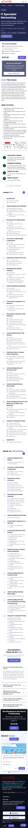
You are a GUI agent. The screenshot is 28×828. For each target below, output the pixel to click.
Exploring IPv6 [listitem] (11, 288)
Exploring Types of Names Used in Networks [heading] (15, 353)
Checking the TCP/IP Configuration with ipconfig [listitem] (17, 427)
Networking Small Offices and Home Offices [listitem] (16, 229)
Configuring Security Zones (15, 474)
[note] (3, 33)
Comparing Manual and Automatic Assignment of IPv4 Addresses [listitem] (16, 281)
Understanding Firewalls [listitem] (14, 377)
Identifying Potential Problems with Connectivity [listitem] (16, 306)
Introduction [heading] (11, 198)
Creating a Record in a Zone (15, 566)
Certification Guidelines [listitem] (13, 200)
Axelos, (4, 786)
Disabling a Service (13, 473)
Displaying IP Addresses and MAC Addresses (17, 622)
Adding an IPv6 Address (14, 517)
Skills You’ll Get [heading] (7, 105)
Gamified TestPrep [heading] (14, 163)
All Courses (14, 739)
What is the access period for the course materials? (12, 685)
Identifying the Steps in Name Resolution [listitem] (15, 363)
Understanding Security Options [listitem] (15, 329)
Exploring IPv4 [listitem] (11, 272)
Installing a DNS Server (14, 553)
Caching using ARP (13, 482)
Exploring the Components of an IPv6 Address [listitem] (17, 292)
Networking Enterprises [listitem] (13, 233)
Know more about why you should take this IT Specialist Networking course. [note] (14, 655)
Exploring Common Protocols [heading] (16, 258)
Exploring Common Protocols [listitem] (15, 263)
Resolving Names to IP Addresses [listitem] (16, 356)
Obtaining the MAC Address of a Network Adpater (16, 463)
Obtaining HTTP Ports (14, 484)
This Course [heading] (9, 80)
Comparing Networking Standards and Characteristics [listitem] (17, 392)
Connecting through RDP (15, 489)
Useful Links (6, 796)
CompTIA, (8, 784)
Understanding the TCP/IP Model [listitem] (16, 210)
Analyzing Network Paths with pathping (16, 636)
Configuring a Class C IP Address (16, 502)
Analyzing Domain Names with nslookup (16, 568)
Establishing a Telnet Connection (16, 487)
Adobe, (21, 784)
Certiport (10, 5)
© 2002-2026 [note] (14, 792)
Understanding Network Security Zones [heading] (14, 369)
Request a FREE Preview (14, 73)
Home (4, 5)
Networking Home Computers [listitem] (15, 227)
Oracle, (22, 783)
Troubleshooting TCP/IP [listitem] (13, 423)
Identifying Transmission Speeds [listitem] (16, 342)
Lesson (8, 192)
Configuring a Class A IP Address (16, 498)
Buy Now (22, 57)
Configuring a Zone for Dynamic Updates (16, 564)
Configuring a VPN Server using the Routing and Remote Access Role (17, 606)
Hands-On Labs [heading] (12, 171)
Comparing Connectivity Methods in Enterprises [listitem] (16, 413)
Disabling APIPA (12, 508)
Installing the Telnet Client (15, 641)
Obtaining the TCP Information (16, 471)
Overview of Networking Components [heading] (15, 239)
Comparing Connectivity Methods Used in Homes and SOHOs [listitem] (17, 410)
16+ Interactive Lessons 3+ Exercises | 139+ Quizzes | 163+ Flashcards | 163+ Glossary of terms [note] (16, 159)
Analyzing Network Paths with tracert (16, 633)
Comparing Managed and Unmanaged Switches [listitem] (17, 325)
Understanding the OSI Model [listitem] (15, 208)
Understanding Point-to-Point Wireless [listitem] (17, 398)
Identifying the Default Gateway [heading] (14, 269)
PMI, (15, 784)
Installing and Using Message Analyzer (16, 526)
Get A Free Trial (6, 36)
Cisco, (3, 784)
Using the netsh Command (15, 619)
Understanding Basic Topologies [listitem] (15, 254)
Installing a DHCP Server (14, 510)
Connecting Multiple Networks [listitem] (15, 338)
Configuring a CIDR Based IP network (15, 506)
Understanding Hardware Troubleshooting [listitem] (14, 250)
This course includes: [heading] (9, 44)
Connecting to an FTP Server (16, 486)
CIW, (12, 784)
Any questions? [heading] (14, 651)
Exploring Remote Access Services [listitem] (16, 415)
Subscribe (20, 807)
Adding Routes (12, 539)
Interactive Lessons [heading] (14, 155)
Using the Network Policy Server (16, 596)
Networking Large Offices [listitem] (14, 231)
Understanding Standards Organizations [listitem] (17, 235)
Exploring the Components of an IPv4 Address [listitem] (17, 275)
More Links (5, 799)
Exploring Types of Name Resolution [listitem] (16, 361)
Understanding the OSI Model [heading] (16, 206)
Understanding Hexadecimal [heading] (16, 286)
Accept (11, 825)
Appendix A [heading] (11, 440)
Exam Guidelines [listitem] (12, 202)
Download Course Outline (15, 185)
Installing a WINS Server (14, 561)
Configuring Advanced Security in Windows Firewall (16, 581)
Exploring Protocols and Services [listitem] (16, 252)
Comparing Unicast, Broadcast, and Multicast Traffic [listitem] (16, 245)
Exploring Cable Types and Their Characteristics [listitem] (15, 309)
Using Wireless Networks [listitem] (14, 396)
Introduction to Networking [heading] (16, 220)
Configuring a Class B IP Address (16, 500)
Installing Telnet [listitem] (12, 436)
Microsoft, (17, 783)
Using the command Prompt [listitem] (14, 424)
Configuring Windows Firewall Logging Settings (16, 584)
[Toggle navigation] (26, 1)
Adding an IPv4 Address (14, 503)
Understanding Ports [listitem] (13, 265)
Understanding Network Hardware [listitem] (16, 247)
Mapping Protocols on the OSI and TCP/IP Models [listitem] (16, 215)
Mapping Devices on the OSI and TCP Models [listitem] (17, 212)
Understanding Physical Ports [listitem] (15, 321)
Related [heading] (8, 736)
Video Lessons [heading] (12, 178)
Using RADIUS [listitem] (11, 417)
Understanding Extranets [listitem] (14, 380)
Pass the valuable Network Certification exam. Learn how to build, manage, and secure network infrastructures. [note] (14, 23)
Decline (4, 825)
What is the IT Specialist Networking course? (12, 668)
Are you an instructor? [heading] (14, 63)
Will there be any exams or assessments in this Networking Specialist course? (11, 692)
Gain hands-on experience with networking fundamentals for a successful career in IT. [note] (14, 718)
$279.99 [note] (14, 724)
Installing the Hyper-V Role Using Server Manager (16, 542)
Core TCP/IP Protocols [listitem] (13, 260)
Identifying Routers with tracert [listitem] (15, 431)
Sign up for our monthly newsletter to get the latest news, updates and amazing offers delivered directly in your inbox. (13, 803)
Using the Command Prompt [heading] (16, 421)
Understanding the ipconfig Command (15, 625)
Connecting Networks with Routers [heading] (15, 334)
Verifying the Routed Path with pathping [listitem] (17, 432)
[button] (9, 772)
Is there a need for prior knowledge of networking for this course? (12, 699)
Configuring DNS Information (15, 627)
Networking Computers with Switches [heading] (16, 315)
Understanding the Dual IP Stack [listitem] (15, 294)
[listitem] (19, 5)
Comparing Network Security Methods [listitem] (17, 394)
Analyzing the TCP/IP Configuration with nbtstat (17, 559)
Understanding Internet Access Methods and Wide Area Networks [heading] (17, 403)
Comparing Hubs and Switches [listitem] (15, 323)
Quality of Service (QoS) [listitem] (14, 348)
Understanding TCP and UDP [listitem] (15, 261)
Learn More (9, 822)
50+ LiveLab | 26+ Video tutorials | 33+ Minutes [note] (16, 174)
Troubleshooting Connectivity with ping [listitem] (17, 429)
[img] (14, 748)
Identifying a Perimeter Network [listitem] (15, 378)
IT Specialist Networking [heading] (8, 16)
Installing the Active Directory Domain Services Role (16, 556)
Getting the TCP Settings (15, 618)
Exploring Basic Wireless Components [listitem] (17, 389)
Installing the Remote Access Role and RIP (17, 545)
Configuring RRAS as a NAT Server (17, 534)
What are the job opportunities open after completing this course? (12, 705)
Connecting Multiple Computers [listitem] (15, 319)
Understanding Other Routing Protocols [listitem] (17, 347)
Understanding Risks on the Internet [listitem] (16, 373)
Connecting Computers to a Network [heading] (16, 302)
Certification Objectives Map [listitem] (15, 442)
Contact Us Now (14, 660)
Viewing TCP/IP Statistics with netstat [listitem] (17, 434)
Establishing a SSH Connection (16, 490)
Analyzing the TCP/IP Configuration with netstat (17, 639)
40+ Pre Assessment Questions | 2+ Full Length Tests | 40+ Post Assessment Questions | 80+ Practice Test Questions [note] (16, 167)
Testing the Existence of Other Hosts (16, 630)
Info (16, 768)
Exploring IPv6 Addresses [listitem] (14, 289)
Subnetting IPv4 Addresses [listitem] (14, 279)
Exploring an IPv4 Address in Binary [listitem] (16, 277)
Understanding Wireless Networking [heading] (15, 385)
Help (24, 825)
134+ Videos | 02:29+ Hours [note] (13, 180)
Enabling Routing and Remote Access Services (16, 537)
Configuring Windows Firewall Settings (16, 578)
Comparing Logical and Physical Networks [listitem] (15, 224)
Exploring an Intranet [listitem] (13, 375)
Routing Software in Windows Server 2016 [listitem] (16, 344)
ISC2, (18, 784)
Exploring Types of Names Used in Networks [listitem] (16, 358)
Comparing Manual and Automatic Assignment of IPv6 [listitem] (16, 297)
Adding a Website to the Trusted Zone (16, 587)
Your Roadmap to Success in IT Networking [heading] (14, 712)
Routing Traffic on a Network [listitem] (15, 340)
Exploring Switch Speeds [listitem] (14, 327)
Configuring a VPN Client (14, 609)
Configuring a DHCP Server (15, 511)
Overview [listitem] (10, 222)
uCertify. (12, 792)
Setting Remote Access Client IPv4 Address (17, 611)
